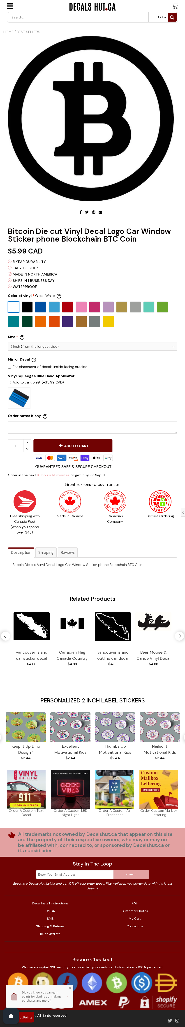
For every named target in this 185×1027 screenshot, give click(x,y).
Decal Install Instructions (50, 903)
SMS (50, 919)
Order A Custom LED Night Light (70, 812)
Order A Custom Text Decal (26, 812)
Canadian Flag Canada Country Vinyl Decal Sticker (72, 655)
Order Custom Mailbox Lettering (159, 812)
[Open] (11, 1016)
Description (21, 552)
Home (8, 31)
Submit (131, 874)
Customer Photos (135, 911)
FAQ (135, 903)
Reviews (68, 552)
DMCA (50, 911)
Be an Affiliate (50, 934)
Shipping (46, 552)
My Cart (135, 919)
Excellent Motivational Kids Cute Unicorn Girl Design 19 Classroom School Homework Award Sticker (70, 750)
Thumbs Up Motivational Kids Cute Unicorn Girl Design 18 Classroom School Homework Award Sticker (115, 750)
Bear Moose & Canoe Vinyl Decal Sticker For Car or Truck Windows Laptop (153, 655)
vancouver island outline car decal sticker (113, 655)
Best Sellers (28, 31)
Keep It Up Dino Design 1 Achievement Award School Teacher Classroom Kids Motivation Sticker (26, 750)
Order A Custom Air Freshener (115, 812)
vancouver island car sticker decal (31, 655)
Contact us (135, 926)
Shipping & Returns (50, 926)
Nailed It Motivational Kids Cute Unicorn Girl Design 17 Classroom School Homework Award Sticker (160, 750)
